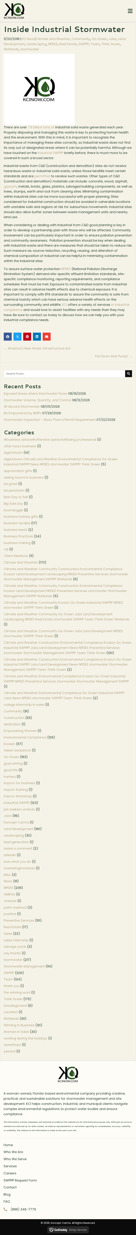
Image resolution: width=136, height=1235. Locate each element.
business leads (15, 529)
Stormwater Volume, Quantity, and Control (37, 400)
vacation (11, 1012)
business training (17, 543)
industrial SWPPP (50, 153)
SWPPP (83, 44)
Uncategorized (15, 1005)
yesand (9, 1051)
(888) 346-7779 (23, 1209)
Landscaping (36, 44)
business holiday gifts (21, 516)
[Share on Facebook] (8, 337)
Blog (7, 1194)
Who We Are (13, 1152)
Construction (14, 718)
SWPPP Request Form (20, 1180)
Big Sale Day (13, 503)
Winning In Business (19, 1025)
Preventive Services (19, 920)
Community (81, 39)
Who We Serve (15, 1159)
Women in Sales (16, 1031)
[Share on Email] (47, 337)
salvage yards (15, 946)
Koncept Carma (16, 822)
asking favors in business (24, 477)
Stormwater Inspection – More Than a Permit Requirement (50, 419)
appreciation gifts (18, 471)
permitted (42, 176)
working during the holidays (25, 1038)
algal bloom (13, 452)
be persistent (14, 490)
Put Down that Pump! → (113, 356)
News (8, 881)
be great (10, 484)
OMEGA (9, 894)
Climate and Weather (53, 39)
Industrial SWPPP (17, 803)
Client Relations (16, 556)
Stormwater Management (24, 966)
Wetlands (11, 49)
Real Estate (68, 44)
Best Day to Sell (16, 497)
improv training (16, 789)
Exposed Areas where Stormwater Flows (35, 393)
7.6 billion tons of (41, 127)
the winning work (17, 992)
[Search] (128, 373)
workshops (12, 1044)
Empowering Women (20, 731)
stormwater (29, 49)
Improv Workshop (18, 796)
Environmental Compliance (25, 737)
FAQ (7, 1201)
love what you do (17, 861)
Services (10, 1166)
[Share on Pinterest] (27, 337)
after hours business (20, 446)
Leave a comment (18, 848)
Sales (8, 933)
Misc (7, 875)
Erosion (9, 744)
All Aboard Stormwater (22, 406)
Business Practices (18, 536)
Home (8, 1145)
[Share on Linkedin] (37, 337)
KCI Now (27, 39)
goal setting (13, 763)
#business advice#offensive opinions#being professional (50, 439)
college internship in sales (24, 704)
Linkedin (10, 855)
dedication (12, 724)
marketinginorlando (19, 868)
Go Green (99, 39)
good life (11, 770)
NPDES (53, 44)
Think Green (110, 44)
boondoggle (13, 510)
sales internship (16, 940)
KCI (64, 304)
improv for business (19, 783)
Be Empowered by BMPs (22, 413)
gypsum (10, 186)
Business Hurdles (17, 523)
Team (95, 44)
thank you (11, 986)
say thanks (12, 953)
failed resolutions (17, 750)
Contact (10, 1187)
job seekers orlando (19, 809)
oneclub (10, 901)
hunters (10, 776)
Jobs (113, 39)
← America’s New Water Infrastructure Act (37, 348)
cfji (6, 549)
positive (10, 914)
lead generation (16, 842)
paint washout (15, 907)
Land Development (18, 829)
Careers (10, 1173)
